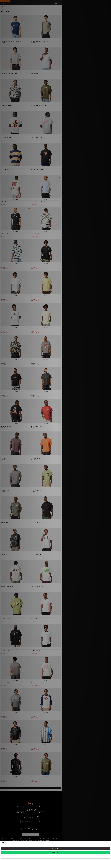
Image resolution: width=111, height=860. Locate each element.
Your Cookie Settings (55, 848)
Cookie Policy (84, 844)
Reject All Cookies (55, 856)
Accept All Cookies (55, 852)
